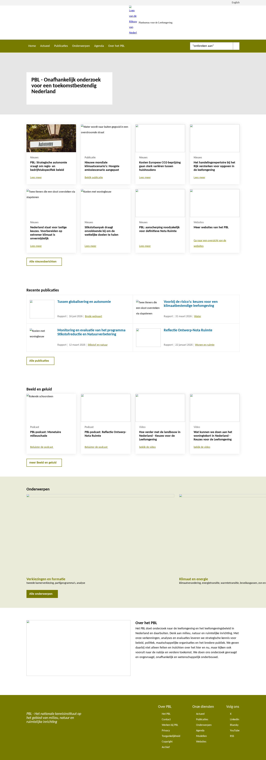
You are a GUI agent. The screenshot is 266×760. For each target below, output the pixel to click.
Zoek (236, 46)
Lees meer (36, 177)
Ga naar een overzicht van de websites (210, 243)
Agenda (99, 46)
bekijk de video (147, 447)
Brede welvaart (93, 316)
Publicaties (61, 46)
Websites (201, 741)
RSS (232, 736)
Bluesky (234, 725)
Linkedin (234, 719)
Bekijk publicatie (94, 177)
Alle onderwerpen (40, 593)
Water (197, 316)
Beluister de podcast (42, 447)
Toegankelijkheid (171, 736)
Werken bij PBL (170, 725)
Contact (166, 719)
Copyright (167, 741)
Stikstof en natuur (98, 344)
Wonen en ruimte (204, 344)
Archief (166, 747)
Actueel (45, 46)
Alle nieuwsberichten (42, 261)
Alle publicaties (39, 360)
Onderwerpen (81, 46)
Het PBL (166, 714)
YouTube (235, 730)
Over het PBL (116, 46)
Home (32, 46)
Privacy (166, 730)
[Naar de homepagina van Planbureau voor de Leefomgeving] (133, 23)
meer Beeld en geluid (42, 462)
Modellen (201, 736)
